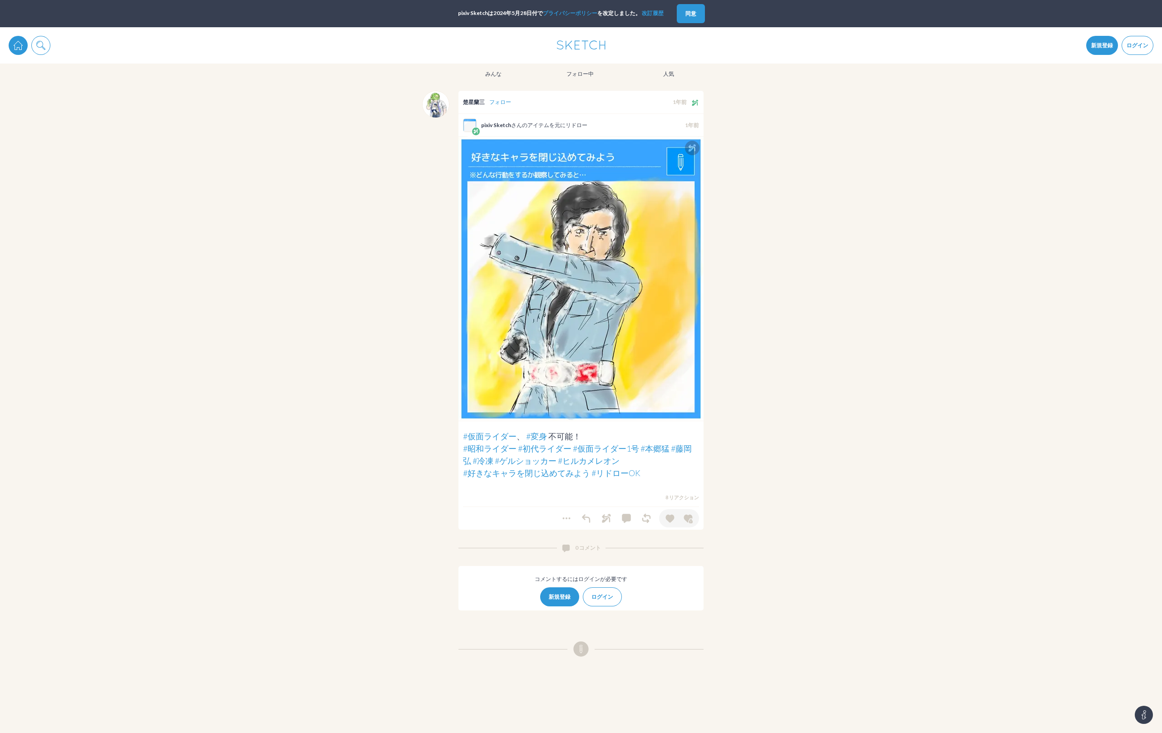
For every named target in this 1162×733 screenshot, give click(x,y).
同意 (690, 13)
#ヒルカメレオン (589, 461)
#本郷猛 (655, 448)
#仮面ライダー (490, 436)
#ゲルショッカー (525, 461)
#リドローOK (615, 473)
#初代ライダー (544, 448)
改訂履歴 (653, 13)
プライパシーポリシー (570, 13)
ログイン (1137, 45)
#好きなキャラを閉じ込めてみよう (526, 473)
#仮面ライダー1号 (606, 448)
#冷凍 (483, 461)
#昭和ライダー (490, 448)
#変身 (536, 436)
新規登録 (1102, 45)
